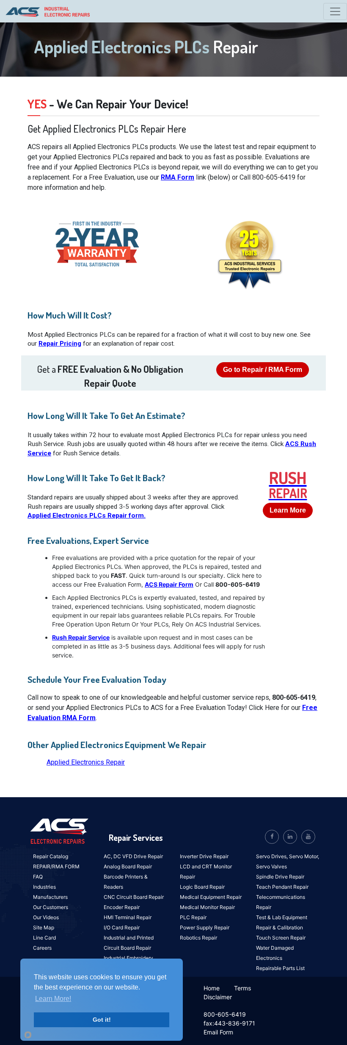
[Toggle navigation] (335, 11)
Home (212, 988)
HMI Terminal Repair (127, 917)
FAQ (38, 876)
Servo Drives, (272, 856)
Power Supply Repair (204, 927)
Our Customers (50, 907)
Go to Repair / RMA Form (262, 369)
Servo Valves (271, 866)
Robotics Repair (198, 937)
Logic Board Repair (202, 887)
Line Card (44, 937)
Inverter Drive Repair (204, 856)
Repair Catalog (50, 856)
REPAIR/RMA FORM (56, 866)
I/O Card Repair (122, 927)
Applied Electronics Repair (86, 762)
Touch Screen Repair (281, 937)
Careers (42, 948)
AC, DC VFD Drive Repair (133, 856)
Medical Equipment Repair (211, 897)
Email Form (218, 1032)
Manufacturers (50, 897)
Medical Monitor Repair (207, 907)
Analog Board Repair (128, 866)
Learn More (288, 510)
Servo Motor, (304, 856)
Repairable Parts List (280, 968)
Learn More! (53, 998)
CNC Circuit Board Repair (134, 897)
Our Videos (46, 917)
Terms (242, 988)
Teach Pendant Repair (282, 887)
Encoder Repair (122, 907)
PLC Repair (193, 917)
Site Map (43, 927)
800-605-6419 (225, 1014)
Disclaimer (218, 997)
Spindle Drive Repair (280, 876)
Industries (44, 887)
